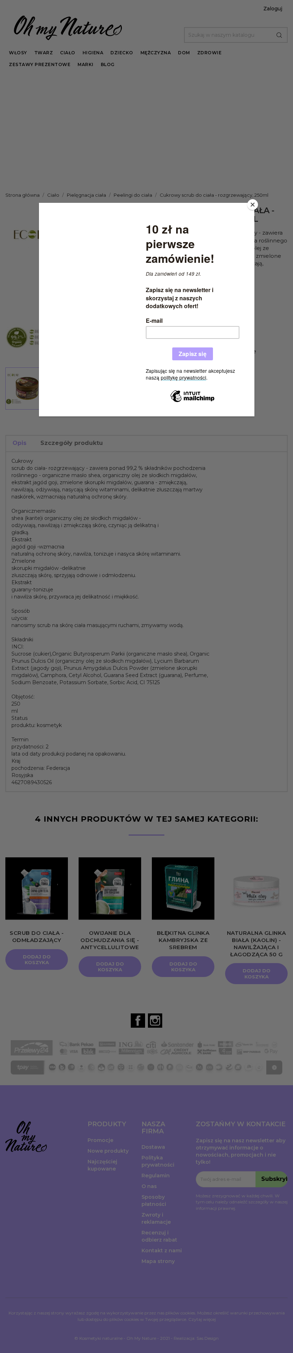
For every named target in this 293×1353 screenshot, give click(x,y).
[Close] (252, 204)
